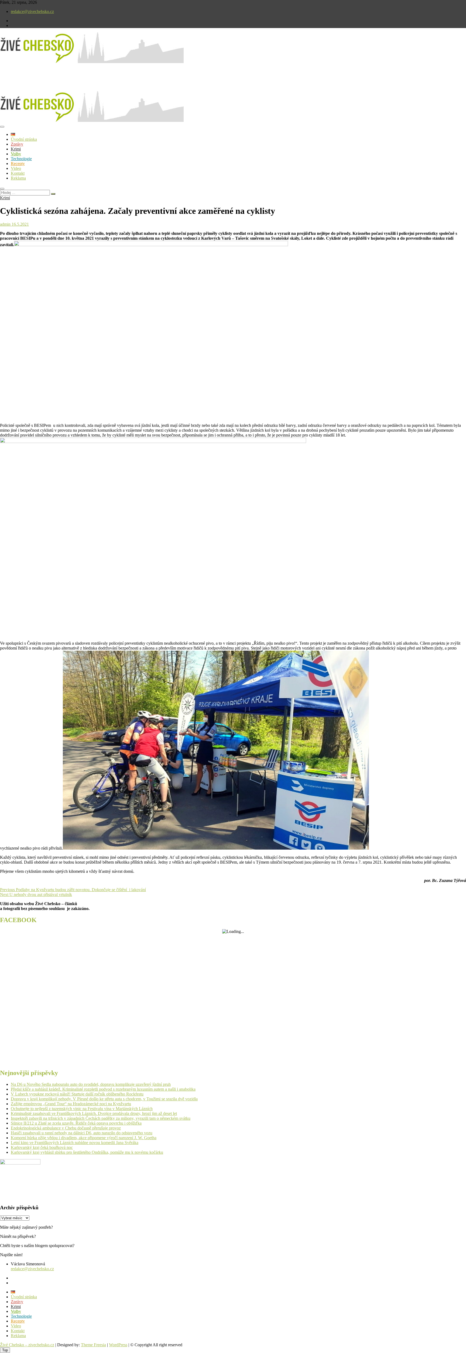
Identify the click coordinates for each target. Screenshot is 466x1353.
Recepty (18, 163)
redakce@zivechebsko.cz (32, 11)
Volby (16, 154)
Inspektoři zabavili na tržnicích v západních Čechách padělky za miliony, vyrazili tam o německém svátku (100, 1118)
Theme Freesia (93, 1344)
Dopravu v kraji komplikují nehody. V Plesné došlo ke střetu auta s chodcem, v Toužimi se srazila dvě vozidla (104, 1099)
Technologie (21, 158)
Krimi (16, 149)
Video (16, 168)
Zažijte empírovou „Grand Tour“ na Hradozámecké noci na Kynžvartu (71, 1103)
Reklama (18, 178)
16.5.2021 (20, 224)
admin (5, 224)
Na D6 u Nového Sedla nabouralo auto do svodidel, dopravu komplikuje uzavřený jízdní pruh (91, 1084)
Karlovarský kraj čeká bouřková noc (42, 1147)
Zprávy (17, 144)
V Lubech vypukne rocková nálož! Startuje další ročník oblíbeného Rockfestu (77, 1094)
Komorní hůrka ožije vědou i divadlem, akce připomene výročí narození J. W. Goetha (83, 1137)
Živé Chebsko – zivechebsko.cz (27, 1344)
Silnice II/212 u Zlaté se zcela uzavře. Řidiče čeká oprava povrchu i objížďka (76, 1123)
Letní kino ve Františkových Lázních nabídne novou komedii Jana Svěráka (74, 1142)
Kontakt (18, 173)
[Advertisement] (63, 82)
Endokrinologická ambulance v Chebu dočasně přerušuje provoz (66, 1128)
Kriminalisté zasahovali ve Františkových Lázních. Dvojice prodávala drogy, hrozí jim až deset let (94, 1113)
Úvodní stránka (24, 139)
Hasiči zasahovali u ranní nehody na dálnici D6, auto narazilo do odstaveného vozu (81, 1133)
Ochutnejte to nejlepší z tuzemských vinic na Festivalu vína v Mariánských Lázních (82, 1108)
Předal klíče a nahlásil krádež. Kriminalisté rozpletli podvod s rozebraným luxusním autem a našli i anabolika (103, 1089)
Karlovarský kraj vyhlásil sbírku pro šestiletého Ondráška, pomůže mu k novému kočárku (87, 1152)
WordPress (118, 1344)
